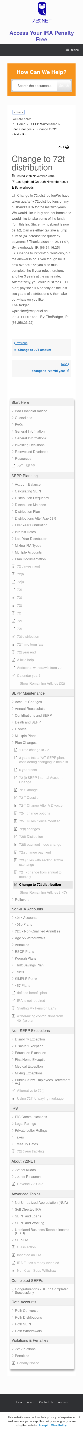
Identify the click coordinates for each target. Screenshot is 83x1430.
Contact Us (46, 1402)
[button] (42, 402)
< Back (18, 112)
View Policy (59, 1425)
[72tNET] (41, 12)
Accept (43, 1425)
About (30, 1402)
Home (18, 1402)
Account (63, 1402)
